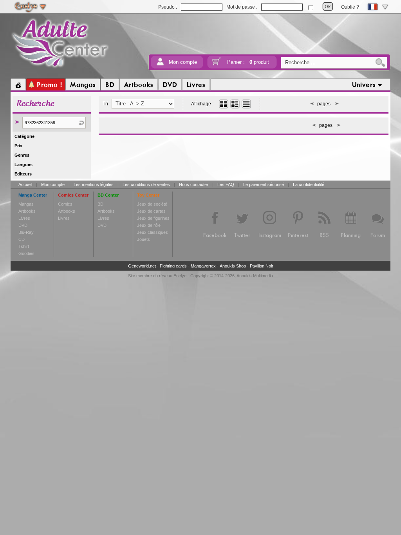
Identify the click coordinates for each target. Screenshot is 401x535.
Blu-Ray (26, 232)
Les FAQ (225, 184)
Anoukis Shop (233, 266)
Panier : (248, 62)
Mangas (26, 204)
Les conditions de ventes (146, 184)
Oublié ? (350, 7)
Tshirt (23, 246)
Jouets (143, 239)
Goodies (26, 253)
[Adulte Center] (60, 67)
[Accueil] (18, 84)
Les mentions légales (94, 184)
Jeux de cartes (151, 211)
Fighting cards (173, 266)
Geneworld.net (142, 266)
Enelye (179, 275)
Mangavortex (203, 266)
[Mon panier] (216, 64)
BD (100, 204)
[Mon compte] (160, 64)
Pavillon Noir (261, 266)
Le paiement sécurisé (263, 184)
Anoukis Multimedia (255, 275)
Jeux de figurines (153, 218)
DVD (22, 225)
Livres (24, 218)
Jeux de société (152, 204)
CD (21, 239)
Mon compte (183, 62)
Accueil (25, 184)
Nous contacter (193, 184)
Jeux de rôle (149, 225)
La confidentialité (308, 184)
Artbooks (27, 211)
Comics (65, 204)
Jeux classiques (152, 232)
